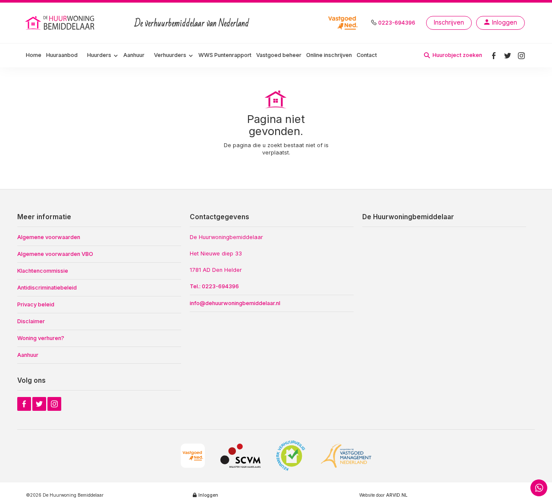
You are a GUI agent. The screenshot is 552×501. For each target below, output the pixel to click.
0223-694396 (396, 22)
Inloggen (208, 495)
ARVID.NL (397, 495)
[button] (102, 55)
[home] (60, 23)
